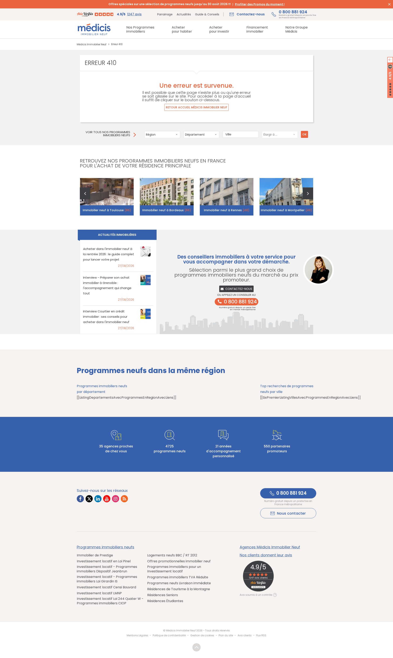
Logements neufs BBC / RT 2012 (172, 555)
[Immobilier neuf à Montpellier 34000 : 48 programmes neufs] (286, 197)
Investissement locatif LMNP (99, 593)
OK (304, 134)
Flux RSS (261, 635)
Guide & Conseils (207, 14)
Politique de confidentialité (169, 635)
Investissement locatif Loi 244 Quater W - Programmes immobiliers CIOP (110, 601)
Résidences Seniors (162, 595)
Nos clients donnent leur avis (266, 555)
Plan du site (226, 635)
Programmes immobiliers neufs (105, 547)
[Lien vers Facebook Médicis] (80, 498)
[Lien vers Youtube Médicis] (106, 498)
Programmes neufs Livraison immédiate (179, 583)
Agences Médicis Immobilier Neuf (270, 547)
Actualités (184, 14)
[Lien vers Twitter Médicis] (89, 498)
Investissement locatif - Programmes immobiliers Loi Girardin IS (107, 579)
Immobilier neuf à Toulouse (107, 210)
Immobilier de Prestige (95, 555)
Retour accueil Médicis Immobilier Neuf (196, 107)
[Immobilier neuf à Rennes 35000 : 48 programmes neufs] (227, 197)
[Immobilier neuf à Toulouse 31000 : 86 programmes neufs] (107, 197)
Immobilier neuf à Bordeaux (166, 210)
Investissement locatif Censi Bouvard (106, 587)
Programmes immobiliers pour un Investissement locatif (174, 569)
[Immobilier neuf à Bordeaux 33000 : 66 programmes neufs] (167, 197)
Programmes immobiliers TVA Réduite (177, 577)
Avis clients (245, 635)
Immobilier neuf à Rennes (226, 210)
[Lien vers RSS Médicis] (124, 498)
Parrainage (165, 14)
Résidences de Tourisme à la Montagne (178, 589)
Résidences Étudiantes (165, 601)
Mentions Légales (137, 635)
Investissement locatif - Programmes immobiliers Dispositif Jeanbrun (107, 569)
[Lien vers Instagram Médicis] (115, 498)
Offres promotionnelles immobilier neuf (179, 561)
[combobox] (162, 134)
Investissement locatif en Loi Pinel (104, 561)
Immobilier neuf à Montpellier (286, 210)
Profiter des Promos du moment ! (260, 4)
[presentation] (85, 193)
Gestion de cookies (202, 635)
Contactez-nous (238, 289)
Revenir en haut (196, 647)
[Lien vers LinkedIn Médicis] (98, 498)
